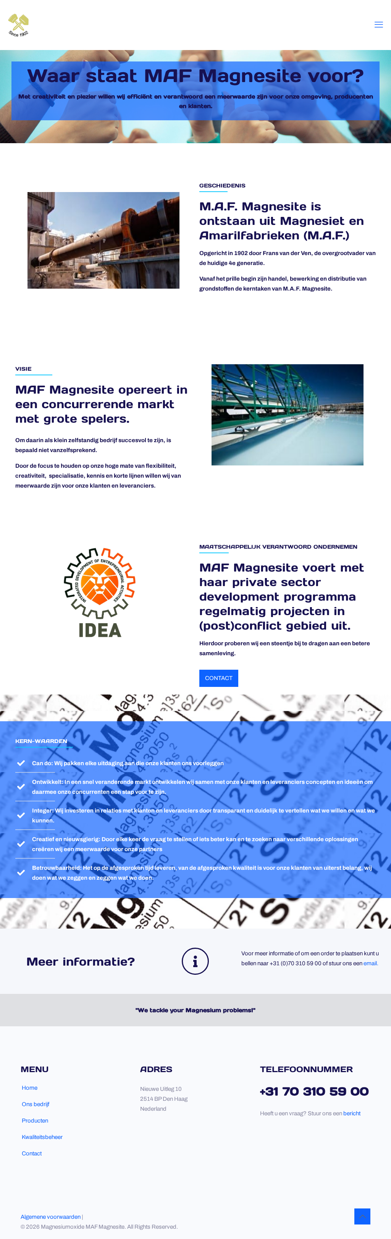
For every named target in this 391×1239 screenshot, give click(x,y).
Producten (35, 1121)
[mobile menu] (378, 24)
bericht (351, 1113)
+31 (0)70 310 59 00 (296, 963)
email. (371, 963)
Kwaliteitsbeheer (42, 1137)
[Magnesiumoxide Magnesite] (18, 25)
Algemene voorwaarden (51, 1217)
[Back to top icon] (362, 1216)
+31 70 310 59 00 (314, 1091)
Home (29, 1088)
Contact (32, 1153)
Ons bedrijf (35, 1104)
